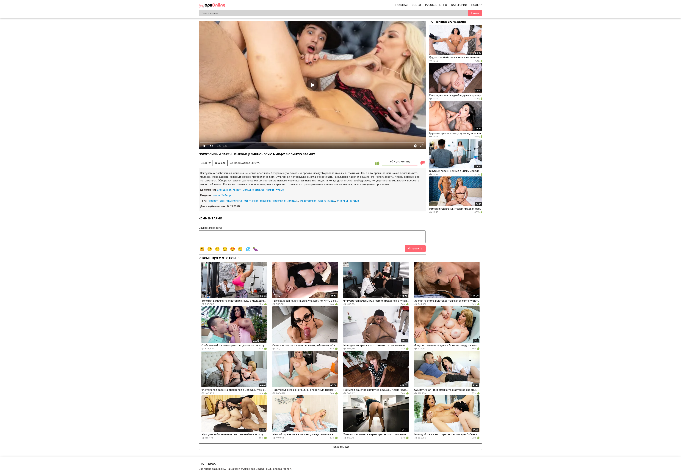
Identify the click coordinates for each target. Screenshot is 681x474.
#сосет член (216, 200)
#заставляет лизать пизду (317, 200)
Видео (416, 5)
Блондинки (224, 189)
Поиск (475, 13)
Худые (280, 189)
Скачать (220, 163)
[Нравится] (377, 163)
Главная (401, 5)
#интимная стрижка (257, 200)
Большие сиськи (253, 189)
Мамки (269, 189)
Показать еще (341, 446)
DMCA (212, 463)
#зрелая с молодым (285, 200)
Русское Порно (436, 5)
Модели (476, 5)
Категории (459, 5)
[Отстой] (422, 163)
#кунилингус (234, 200)
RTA (201, 463)
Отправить (415, 248)
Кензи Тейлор (222, 195)
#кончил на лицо (348, 200)
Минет (237, 189)
